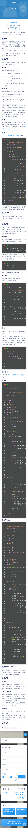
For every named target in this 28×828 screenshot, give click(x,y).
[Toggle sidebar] (2, 2)
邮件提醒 (14, 777)
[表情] (16, 780)
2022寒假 (13, 27)
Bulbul (14, 2)
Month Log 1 (6, 792)
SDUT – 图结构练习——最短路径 (12, 135)
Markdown (7, 777)
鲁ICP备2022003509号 (14, 821)
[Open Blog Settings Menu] (24, 824)
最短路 (14, 22)
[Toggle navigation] (25, 2)
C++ (11, 728)
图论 (17, 27)
